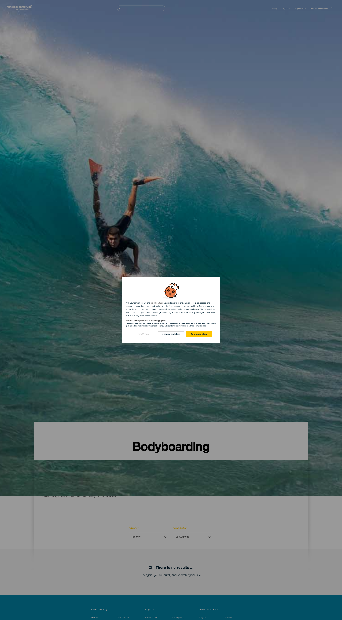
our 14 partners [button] (157, 303)
